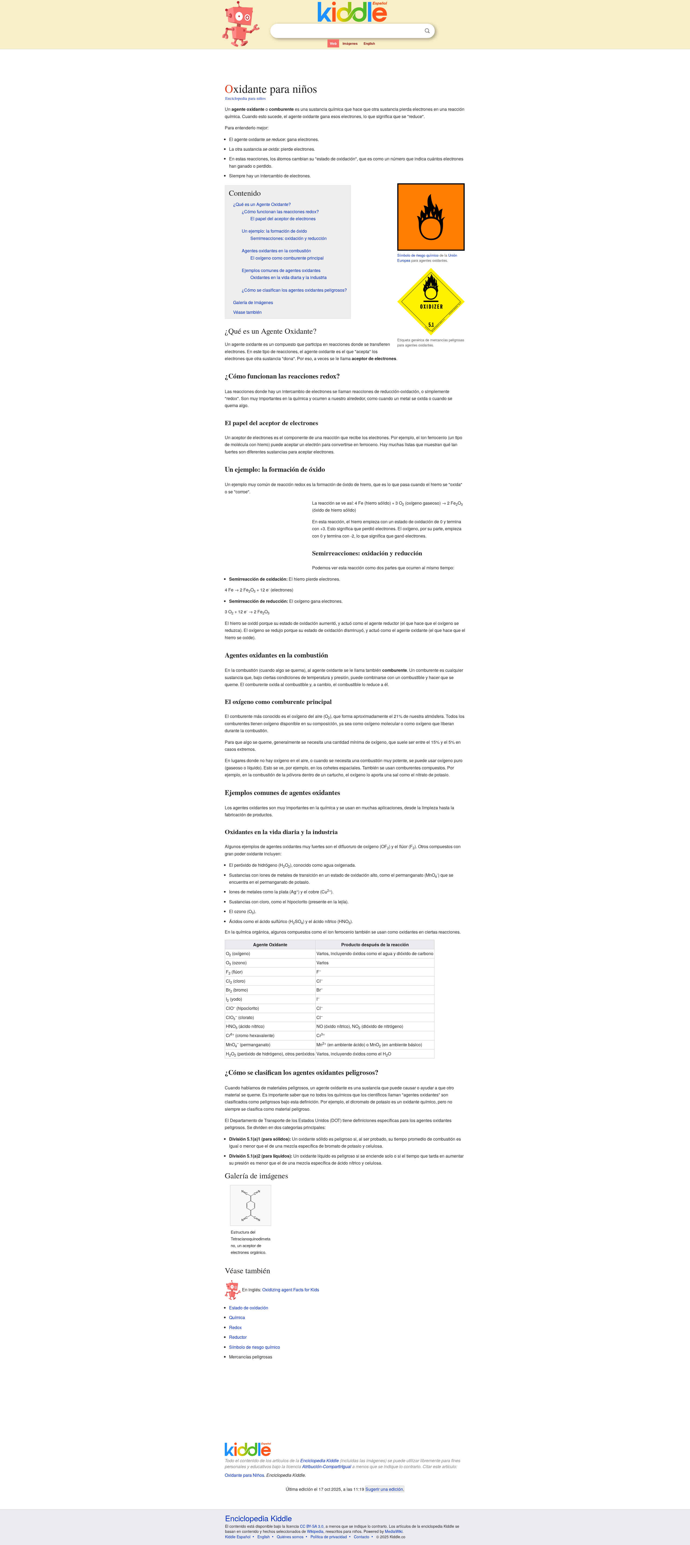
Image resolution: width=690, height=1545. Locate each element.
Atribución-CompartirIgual (326, 1466)
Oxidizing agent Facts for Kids (290, 1289)
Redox (235, 1327)
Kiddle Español (237, 1536)
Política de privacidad (328, 1536)
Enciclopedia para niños (245, 98)
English (369, 43)
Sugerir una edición (384, 1489)
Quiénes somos (290, 1536)
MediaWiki (393, 1531)
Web (333, 43)
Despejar (416, 31)
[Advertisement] (345, 64)
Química (237, 1317)
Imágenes (350, 43)
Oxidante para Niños (244, 1475)
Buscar (427, 31)
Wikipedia (315, 1531)
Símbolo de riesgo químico (418, 255)
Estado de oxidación (248, 1308)
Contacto (361, 1536)
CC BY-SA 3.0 (311, 1526)
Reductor (238, 1337)
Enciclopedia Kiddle (319, 1460)
